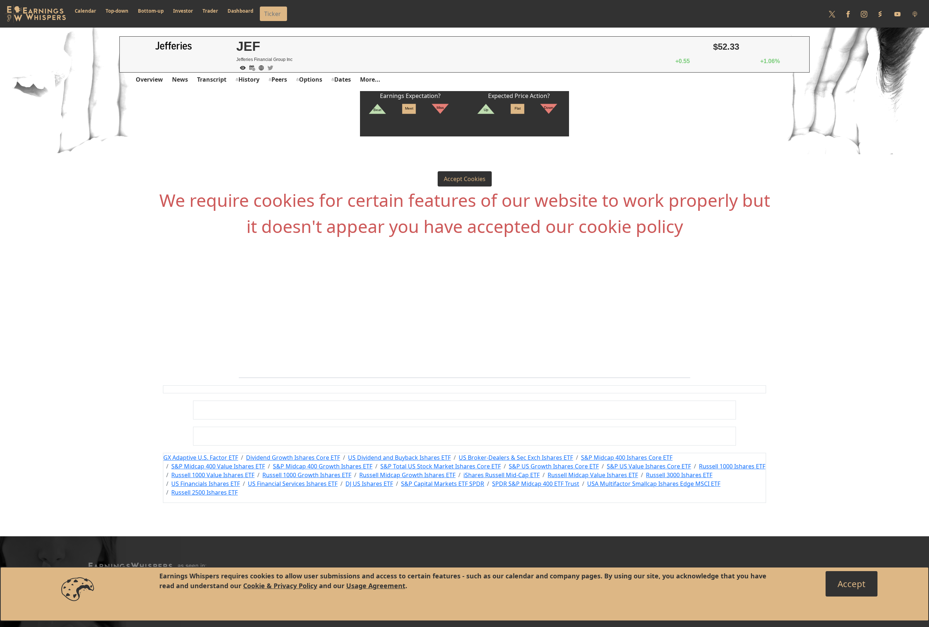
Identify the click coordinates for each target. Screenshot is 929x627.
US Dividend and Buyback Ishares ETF (399, 458)
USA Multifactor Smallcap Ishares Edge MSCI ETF (653, 484)
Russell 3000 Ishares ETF (679, 475)
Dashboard (240, 11)
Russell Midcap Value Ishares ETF (593, 475)
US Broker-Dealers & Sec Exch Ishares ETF (516, 458)
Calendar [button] (85, 11)
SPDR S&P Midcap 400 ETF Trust (535, 484)
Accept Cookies (465, 179)
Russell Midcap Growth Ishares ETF (407, 475)
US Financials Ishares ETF (205, 484)
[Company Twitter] (268, 67)
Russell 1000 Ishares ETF (732, 466)
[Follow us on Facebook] (848, 13)
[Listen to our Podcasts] (915, 13)
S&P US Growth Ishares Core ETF (554, 466)
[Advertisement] (464, 319)
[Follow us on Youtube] (897, 13)
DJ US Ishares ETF (369, 484)
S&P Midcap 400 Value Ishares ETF (218, 466)
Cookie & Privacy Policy (280, 585)
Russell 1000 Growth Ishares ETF (306, 475)
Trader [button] (210, 11)
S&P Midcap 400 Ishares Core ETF (626, 458)
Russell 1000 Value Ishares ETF (212, 475)
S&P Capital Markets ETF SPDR (442, 484)
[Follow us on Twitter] (832, 13)
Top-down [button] (117, 11)
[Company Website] (259, 67)
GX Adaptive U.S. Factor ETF (200, 458)
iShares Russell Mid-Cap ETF (501, 475)
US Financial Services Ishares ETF (292, 484)
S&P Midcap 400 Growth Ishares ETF (322, 466)
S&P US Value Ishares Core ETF (649, 466)
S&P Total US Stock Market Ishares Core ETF (440, 466)
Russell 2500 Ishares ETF (204, 492)
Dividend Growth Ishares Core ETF (293, 458)
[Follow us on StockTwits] (880, 13)
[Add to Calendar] (250, 67)
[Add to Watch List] (241, 67)
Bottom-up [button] (151, 11)
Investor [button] (183, 11)
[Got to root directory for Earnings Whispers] (35, 14)
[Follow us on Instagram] (864, 13)
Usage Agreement (375, 585)
